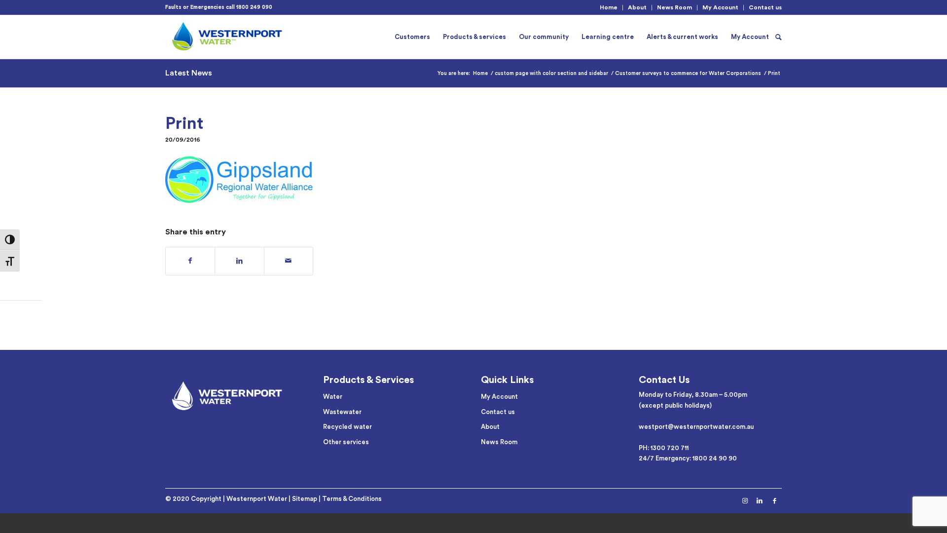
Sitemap (304, 498)
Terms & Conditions (352, 498)
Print (184, 123)
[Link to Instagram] (744, 501)
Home (609, 7)
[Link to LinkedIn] (759, 501)
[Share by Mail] (288, 261)
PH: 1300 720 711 (664, 448)
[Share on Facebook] (190, 261)
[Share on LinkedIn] (239, 261)
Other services (346, 442)
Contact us (765, 7)
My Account (720, 7)
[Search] (778, 37)
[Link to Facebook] (774, 501)
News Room (674, 7)
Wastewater (342, 412)
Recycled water (347, 426)
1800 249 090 (254, 7)
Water (332, 396)
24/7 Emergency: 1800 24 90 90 (688, 458)
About (637, 7)
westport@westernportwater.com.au (696, 426)
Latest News (188, 73)
